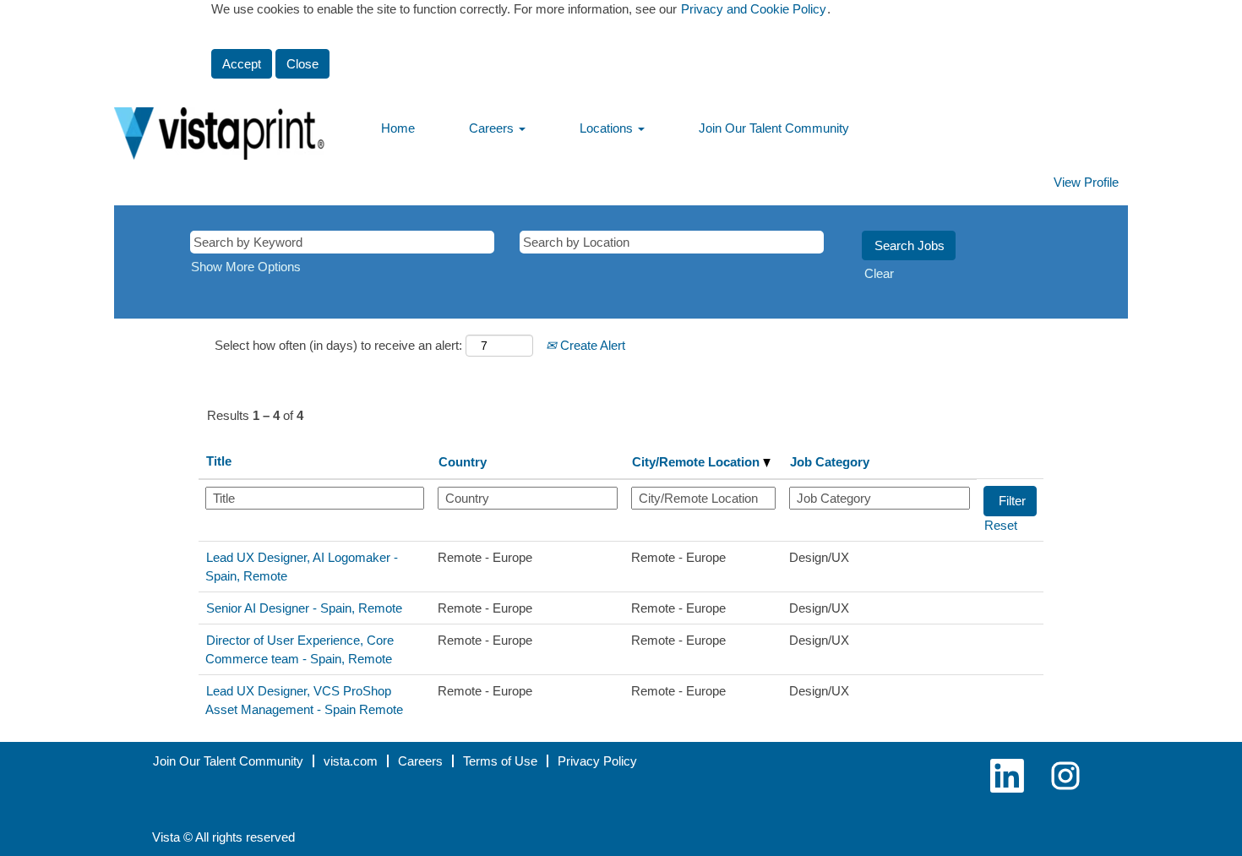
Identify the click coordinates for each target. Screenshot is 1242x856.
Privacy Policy (597, 761)
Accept (241, 64)
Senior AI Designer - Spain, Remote (304, 608)
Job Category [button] (829, 462)
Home (398, 128)
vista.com (351, 761)
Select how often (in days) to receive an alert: (338, 345)
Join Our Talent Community (774, 128)
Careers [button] (493, 128)
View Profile (1086, 182)
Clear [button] (879, 273)
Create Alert (591, 345)
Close (302, 64)
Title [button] (219, 461)
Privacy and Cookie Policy (753, 9)
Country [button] (463, 462)
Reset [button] (1000, 525)
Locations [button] (608, 128)
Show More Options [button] (246, 266)
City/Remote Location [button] (697, 462)
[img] (241, 121)
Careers (420, 761)
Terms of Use (500, 761)
